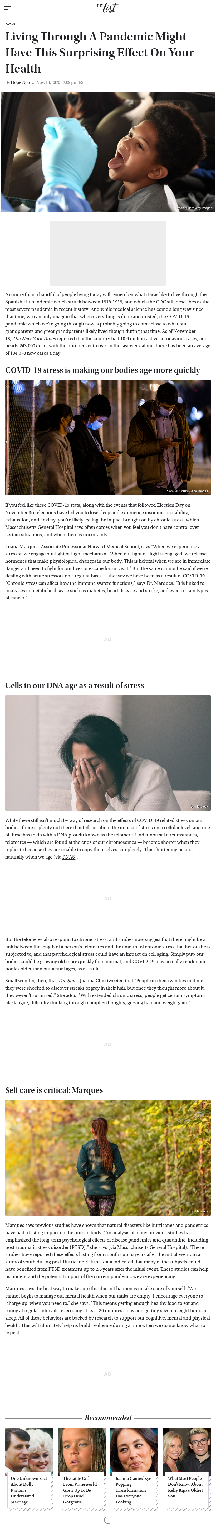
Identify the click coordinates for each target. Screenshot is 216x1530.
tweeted (115, 981)
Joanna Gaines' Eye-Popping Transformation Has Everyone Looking (134, 1490)
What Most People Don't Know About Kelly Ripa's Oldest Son (185, 1487)
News (10, 24)
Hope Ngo (20, 82)
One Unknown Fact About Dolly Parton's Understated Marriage (29, 1490)
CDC (161, 302)
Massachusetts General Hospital (39, 527)
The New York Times (34, 339)
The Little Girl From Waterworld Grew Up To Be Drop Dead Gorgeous (80, 1490)
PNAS (68, 857)
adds (71, 995)
